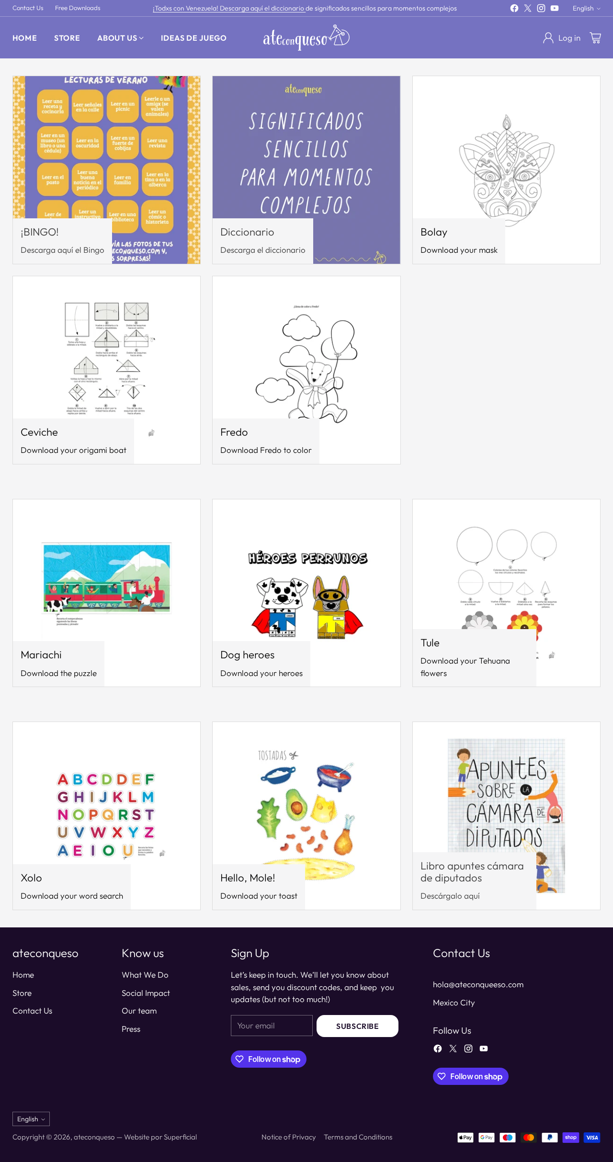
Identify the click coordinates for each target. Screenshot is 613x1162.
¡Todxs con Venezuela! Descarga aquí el (212, 8)
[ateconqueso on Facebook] (514, 9)
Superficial (180, 1136)
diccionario (288, 8)
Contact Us (32, 1010)
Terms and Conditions (358, 1136)
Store (22, 993)
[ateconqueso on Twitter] (528, 9)
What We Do (145, 975)
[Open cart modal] (595, 38)
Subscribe (357, 1026)
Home (23, 975)
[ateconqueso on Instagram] (541, 9)
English (583, 8)
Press (131, 1029)
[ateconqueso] (306, 37)
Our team (139, 1010)
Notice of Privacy (288, 1136)
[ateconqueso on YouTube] (554, 9)
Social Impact (146, 993)
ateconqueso (94, 1136)
